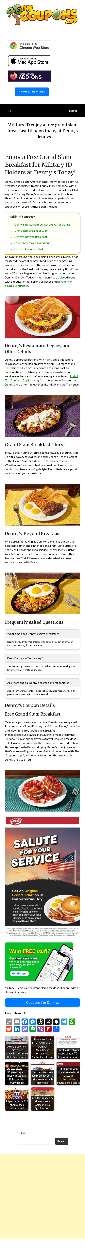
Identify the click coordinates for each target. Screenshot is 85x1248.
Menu (73, 110)
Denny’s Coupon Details (29, 249)
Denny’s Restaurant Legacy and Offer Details (42, 224)
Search (22, 1133)
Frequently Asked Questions (32, 243)
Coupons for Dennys (42, 1002)
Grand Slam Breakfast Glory (31, 230)
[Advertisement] (42, 1196)
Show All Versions (32, 92)
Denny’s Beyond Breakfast (30, 236)
